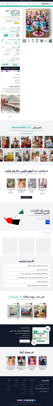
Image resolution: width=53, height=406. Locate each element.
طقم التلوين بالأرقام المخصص (22, 384)
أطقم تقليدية (32, 3)
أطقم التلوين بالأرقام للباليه (12, 8)
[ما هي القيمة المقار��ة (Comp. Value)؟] (6, 16)
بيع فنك (23, 393)
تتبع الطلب (16, 384)
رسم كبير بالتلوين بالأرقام (22, 389)
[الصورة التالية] (24, 23)
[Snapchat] (36, 389)
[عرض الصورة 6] (28, 41)
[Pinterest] (40, 389)
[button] (10, 59)
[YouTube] (44, 389)
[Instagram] (46, 389)
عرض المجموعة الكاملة (26, 197)
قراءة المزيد (10, 116)
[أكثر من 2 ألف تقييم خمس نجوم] (26, 149)
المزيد (21, 3)
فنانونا (24, 391)
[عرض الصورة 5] (33, 41)
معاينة (2, 39)
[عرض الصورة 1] (50, 41)
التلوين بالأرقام (23, 382)
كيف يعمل (31, 384)
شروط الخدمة (34, 404)
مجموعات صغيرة (29, 3)
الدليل (3, 27)
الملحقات (24, 386)
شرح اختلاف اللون (30, 391)
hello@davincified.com (43, 384)
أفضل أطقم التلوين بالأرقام (31, 394)
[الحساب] (9, 4)
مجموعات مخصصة (36, 3)
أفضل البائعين (40, 3)
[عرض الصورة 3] (41, 41)
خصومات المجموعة (8, 388)
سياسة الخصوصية (39, 404)
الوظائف (8, 390)
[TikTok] (42, 389)
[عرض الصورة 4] (37, 41)
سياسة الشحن (30, 404)
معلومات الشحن (15, 385)
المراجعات (31, 387)
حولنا (32, 382)
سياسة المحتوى (20, 404)
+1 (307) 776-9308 (40, 385)
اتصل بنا (16, 382)
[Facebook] (48, 389)
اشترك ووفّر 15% (25, 341)
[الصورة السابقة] (51, 23)
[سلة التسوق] (3, 4)
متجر (25, 3)
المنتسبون (8, 385)
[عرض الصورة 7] (24, 41)
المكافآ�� (31, 389)
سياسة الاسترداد (25, 404)
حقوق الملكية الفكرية (14, 404)
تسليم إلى (13, 19)
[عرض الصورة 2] (46, 41)
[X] (38, 389)
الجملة (9, 382)
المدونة (32, 385)
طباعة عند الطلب (7, 384)
